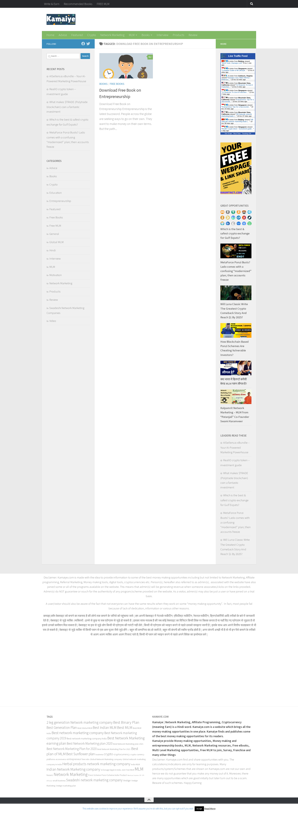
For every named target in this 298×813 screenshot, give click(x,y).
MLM (132, 35)
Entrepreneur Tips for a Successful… (236, 107)
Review (193, 35)
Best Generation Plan (62, 727)
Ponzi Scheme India (110, 775)
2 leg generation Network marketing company (80, 722)
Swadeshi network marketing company (94, 780)
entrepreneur (74, 759)
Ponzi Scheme (94, 775)
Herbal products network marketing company (96, 763)
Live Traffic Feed (238, 56)
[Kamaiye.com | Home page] (61, 19)
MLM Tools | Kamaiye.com (232, 63)
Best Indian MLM (104, 727)
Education (55, 192)
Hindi (52, 250)
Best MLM (124, 727)
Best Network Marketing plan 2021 (128, 743)
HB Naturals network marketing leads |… (237, 120)
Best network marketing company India (87, 738)
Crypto (91, 35)
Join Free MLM (128, 769)
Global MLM (56, 242)
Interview (162, 35)
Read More (209, 808)
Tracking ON (246, 133)
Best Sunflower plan (80, 754)
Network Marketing (112, 35)
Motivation (55, 275)
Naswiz (50, 775)
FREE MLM (103, 4)
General (54, 234)
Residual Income (133, 775)
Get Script (228, 133)
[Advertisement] (149, 671)
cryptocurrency (122, 754)
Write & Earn (51, 4)
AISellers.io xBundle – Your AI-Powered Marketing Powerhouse (235, 447)
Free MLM (55, 225)
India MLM (135, 764)
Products (178, 35)
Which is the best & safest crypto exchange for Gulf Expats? (235, 233)
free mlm (85, 759)
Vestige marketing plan (66, 785)
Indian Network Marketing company (73, 769)
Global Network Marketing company (106, 759)
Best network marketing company (78, 732)
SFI (140, 775)
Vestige (127, 780)
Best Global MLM (84, 728)
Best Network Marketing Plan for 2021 (114, 749)
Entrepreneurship (60, 201)
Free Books (117, 84)
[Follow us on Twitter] (88, 44)
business (99, 754)
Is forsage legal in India (111, 769)
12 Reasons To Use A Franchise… (235, 92)
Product (123, 775)
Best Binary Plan (126, 722)
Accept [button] (199, 808)
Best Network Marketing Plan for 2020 (72, 749)
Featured (77, 35)
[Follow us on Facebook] (83, 44)
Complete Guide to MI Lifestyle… (234, 70)
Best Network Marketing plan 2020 (90, 743)
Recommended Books (78, 4)
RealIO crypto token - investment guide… (237, 129)
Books (146, 35)
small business (59, 780)
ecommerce (61, 759)
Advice (63, 35)
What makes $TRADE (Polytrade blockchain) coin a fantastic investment (67, 106)
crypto (108, 754)
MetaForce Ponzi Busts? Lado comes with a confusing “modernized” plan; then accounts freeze (235, 271)
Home (50, 35)
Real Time (237, 133)
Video (52, 321)
